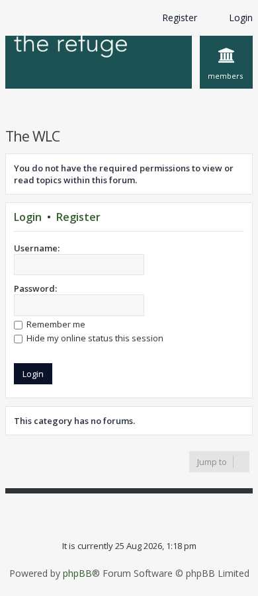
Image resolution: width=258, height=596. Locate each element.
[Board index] (70, 46)
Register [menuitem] (179, 17)
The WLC (32, 136)
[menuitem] (226, 62)
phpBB (77, 573)
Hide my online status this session (93, 338)
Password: (35, 288)
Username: (37, 248)
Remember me (54, 324)
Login (28, 217)
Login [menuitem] (241, 17)
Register (78, 217)
